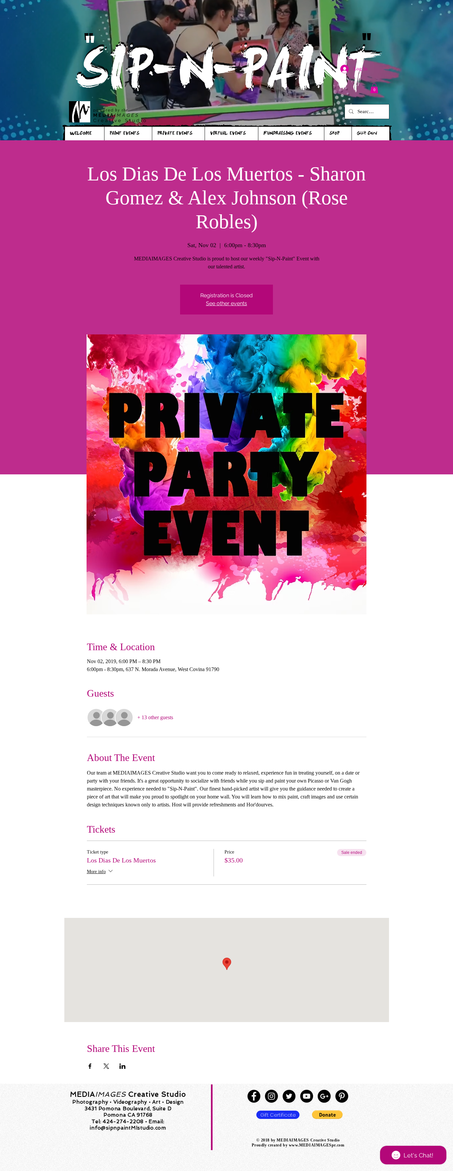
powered (104, 110)
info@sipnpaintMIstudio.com (128, 1128)
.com (340, 1145)
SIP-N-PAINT (226, 75)
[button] (374, 88)
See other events (226, 303)
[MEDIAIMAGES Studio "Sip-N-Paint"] (253, 1096)
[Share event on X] (106, 1066)
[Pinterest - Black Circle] (341, 1096)
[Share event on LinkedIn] (122, 1066)
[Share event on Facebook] (90, 1066)
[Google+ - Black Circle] (324, 1096)
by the (121, 110)
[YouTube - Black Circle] (306, 1096)
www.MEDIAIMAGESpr (312, 1145)
